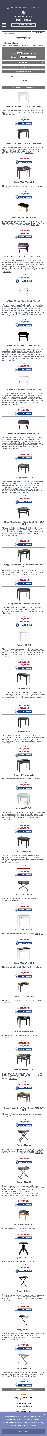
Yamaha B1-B (24, 732)
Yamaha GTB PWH (24, 808)
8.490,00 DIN (23, 1345)
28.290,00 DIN (23, 498)
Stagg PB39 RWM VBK (24, 182)
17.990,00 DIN (23, 580)
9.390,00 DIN (23, 233)
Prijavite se (26, 7)
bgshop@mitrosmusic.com (23, 1399)
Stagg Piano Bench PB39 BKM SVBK (24, 604)
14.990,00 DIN (23, 194)
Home (4, 46)
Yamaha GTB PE (24, 851)
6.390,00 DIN (23, 906)
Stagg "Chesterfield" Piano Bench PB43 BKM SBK (24, 566)
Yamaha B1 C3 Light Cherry (24, 217)
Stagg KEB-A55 (24, 1182)
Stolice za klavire (38, 46)
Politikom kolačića (29, 1425)
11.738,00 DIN (24, 231)
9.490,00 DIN (23, 1201)
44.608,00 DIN (23, 1234)
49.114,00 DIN (24, 1084)
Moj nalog (18, 7)
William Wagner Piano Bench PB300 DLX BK (23, 257)
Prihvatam (23, 1432)
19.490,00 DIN (23, 1267)
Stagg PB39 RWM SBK (24, 996)
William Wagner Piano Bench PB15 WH (24, 389)
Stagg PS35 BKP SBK (23, 1258)
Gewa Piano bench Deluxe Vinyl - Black (23, 143)
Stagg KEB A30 (24, 1330)
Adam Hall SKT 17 (24, 895)
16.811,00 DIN (24, 662)
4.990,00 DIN (23, 1306)
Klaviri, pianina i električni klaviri (19, 46)
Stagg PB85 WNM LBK (24, 1224)
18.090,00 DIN (23, 828)
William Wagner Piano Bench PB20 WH (24, 301)
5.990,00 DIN (23, 410)
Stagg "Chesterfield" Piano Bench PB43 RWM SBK (24, 1109)
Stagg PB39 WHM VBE (24, 930)
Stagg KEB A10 (24, 1291)
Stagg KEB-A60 (24, 1145)
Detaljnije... (13, 114)
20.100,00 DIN (23, 825)
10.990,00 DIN (23, 322)
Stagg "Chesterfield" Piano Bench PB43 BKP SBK (24, 523)
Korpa (11, 7)
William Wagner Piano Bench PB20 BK (24, 345)
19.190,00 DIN (23, 541)
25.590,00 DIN (23, 277)
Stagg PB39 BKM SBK (24, 775)
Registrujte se (35, 7)
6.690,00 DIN (23, 1382)
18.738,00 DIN (23, 619)
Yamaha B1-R (24, 688)
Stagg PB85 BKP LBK (23, 1069)
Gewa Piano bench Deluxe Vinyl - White (24, 106)
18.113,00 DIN (24, 1043)
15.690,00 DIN (23, 120)
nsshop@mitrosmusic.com (23, 1406)
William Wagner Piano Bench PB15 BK (24, 434)
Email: (11, 76)
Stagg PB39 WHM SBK (24, 963)
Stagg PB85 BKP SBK (23, 478)
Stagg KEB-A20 (24, 1368)
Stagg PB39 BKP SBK (23, 1031)
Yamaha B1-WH (24, 645)
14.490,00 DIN (23, 1046)
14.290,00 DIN (23, 665)
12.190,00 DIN (23, 1158)
